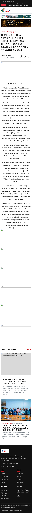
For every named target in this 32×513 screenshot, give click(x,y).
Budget (19, 476)
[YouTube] (27, 491)
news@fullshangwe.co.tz (10, 463)
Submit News (5, 498)
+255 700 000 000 (8, 466)
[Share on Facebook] (21, 56)
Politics (3, 473)
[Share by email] (29, 56)
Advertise (4, 493)
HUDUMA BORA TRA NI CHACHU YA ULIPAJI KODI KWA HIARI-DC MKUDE (14, 381)
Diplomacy (20, 482)
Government (4, 476)
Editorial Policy (18, 510)
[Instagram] (18, 495)
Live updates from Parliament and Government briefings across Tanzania (17, 4)
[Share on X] (25, 56)
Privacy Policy (4, 510)
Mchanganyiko (11, 32)
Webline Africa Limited (9, 507)
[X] (22, 491)
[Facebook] (18, 491)
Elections (20, 473)
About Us (4, 490)
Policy (3, 482)
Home (3, 32)
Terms (11, 510)
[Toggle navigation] (28, 10)
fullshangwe (7, 55)
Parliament (4, 479)
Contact (3, 495)
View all (29, 349)
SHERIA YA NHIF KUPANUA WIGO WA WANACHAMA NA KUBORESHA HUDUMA (15, 427)
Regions (19, 479)
